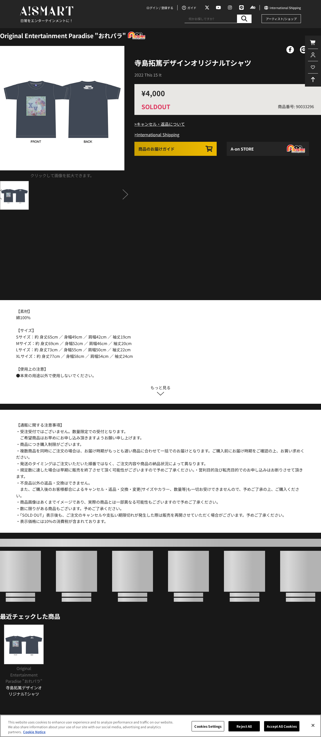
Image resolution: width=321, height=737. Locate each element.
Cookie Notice (34, 731)
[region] (160, 726)
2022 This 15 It (148, 75)
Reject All (244, 726)
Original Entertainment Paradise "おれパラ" (63, 35)
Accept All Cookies (281, 726)
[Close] (312, 725)
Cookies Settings (207, 726)
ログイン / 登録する (159, 8)
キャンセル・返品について (161, 124)
